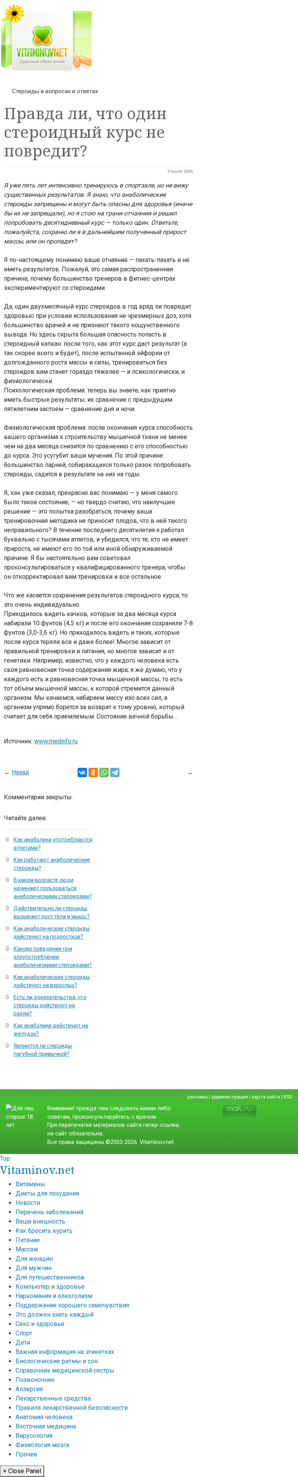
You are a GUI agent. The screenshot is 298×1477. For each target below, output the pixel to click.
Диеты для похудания (47, 1193)
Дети (23, 1342)
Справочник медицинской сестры (65, 1370)
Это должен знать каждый (55, 1314)
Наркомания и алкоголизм (54, 1296)
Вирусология (34, 1435)
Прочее (26, 1454)
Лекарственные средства (53, 1398)
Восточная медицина (46, 1426)
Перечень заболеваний (49, 1212)
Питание (28, 1240)
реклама (197, 1097)
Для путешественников (50, 1277)
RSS (288, 1097)
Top (5, 1158)
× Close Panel (22, 1471)
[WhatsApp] (104, 772)
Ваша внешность (40, 1221)
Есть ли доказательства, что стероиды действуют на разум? (50, 1005)
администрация (229, 1097)
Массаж (27, 1249)
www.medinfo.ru (56, 741)
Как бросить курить (44, 1230)
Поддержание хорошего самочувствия (72, 1305)
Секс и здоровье (40, 1324)
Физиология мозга (42, 1445)
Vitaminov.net (37, 1169)
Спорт (24, 1333)
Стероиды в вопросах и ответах (55, 91)
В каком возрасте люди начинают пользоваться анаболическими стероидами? (53, 888)
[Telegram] (115, 772)
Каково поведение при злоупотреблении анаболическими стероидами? (53, 957)
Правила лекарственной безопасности (72, 1407)
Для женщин (34, 1258)
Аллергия (29, 1389)
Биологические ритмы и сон (57, 1361)
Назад (20, 772)
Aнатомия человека (44, 1417)
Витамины (30, 1184)
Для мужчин (34, 1268)
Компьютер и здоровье (50, 1286)
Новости (28, 1202)
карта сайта (265, 1097)
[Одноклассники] (93, 772)
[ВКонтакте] (82, 772)
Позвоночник (35, 1379)
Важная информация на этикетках (65, 1352)
